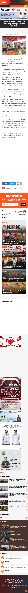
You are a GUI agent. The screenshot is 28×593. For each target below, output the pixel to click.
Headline (15, 188)
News (21, 188)
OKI (10, 585)
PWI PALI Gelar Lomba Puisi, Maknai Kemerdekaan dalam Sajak (14, 255)
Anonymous (7, 561)
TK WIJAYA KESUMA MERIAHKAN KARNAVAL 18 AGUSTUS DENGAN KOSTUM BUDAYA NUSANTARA (14, 242)
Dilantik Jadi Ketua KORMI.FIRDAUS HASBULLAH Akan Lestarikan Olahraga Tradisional (13, 267)
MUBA (8, 585)
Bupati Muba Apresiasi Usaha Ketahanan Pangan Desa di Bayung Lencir (17, 533)
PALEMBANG (12, 587)
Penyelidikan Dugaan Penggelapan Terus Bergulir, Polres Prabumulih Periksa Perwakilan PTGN (18, 541)
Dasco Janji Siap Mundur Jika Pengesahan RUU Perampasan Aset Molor (18, 526)
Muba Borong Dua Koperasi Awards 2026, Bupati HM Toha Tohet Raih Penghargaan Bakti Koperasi (18, 507)
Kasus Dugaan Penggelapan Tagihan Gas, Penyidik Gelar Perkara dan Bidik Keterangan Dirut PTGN (18, 500)
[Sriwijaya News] (14, 583)
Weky (6, 557)
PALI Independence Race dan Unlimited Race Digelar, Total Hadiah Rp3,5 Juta (13, 291)
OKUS (17, 587)
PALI (19, 585)
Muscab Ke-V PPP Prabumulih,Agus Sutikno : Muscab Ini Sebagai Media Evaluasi (17, 480)
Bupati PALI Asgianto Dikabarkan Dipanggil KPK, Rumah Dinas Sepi (13, 230)
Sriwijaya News (16, 590)
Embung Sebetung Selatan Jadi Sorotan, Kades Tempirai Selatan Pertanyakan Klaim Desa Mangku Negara (13, 279)
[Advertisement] (14, 150)
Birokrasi (8, 188)
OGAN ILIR (3, 585)
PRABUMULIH (15, 585)
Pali (4, 190)
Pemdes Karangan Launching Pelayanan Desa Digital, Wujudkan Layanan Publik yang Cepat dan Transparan (18, 488)
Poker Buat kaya (7, 566)
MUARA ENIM (24, 585)
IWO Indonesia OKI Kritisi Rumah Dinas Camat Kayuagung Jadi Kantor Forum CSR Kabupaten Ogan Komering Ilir (18, 494)
